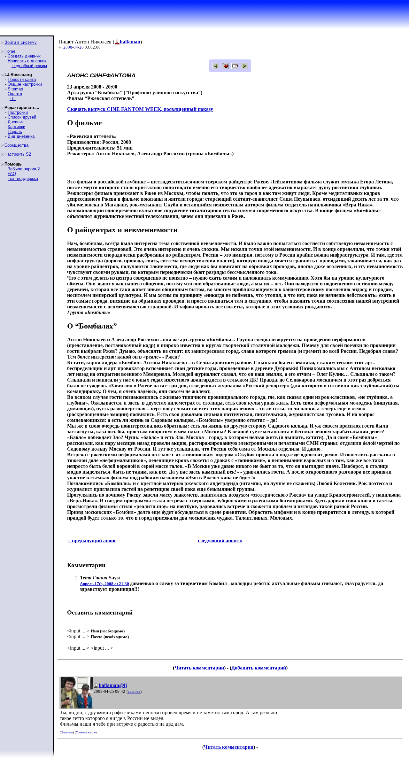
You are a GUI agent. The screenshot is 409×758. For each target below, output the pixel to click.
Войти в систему (20, 42)
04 (75, 47)
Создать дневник (24, 56)
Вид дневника (21, 136)
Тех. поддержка (23, 178)
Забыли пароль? (24, 168)
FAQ (12, 173)
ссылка (134, 691)
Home (9, 51)
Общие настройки (25, 84)
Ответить (67, 732)
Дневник (16, 122)
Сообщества (16, 145)
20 (81, 47)
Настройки (18, 112)
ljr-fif (12, 98)
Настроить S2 (17, 154)
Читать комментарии (199, 667)
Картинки (16, 126)
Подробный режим (29, 65)
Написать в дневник (27, 60)
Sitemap (15, 89)
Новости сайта (22, 79)
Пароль (15, 131)
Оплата (15, 93)
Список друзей (22, 117)
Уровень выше (86, 732)
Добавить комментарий (258, 667)
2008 (67, 47)
